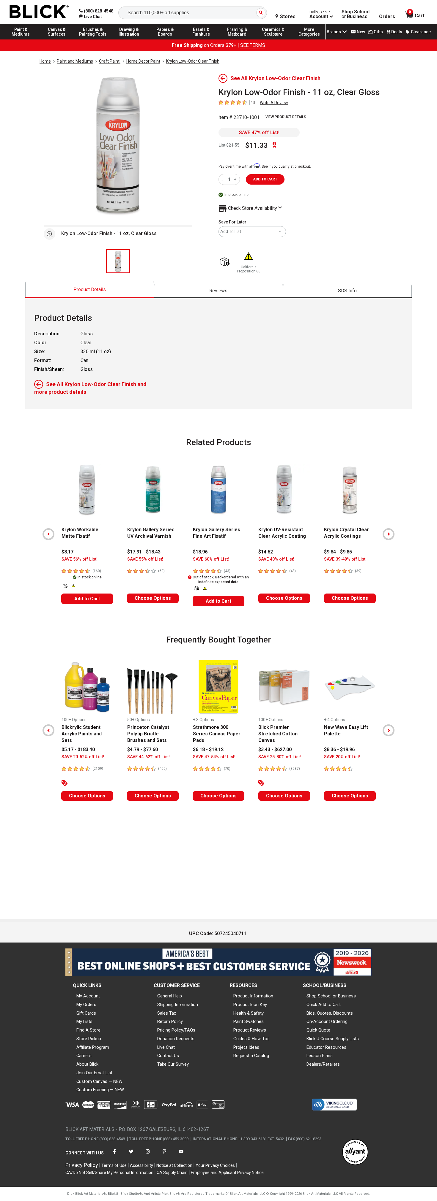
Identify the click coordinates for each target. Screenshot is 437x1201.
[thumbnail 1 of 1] (118, 261)
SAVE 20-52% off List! (83, 756)
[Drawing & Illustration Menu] (129, 39)
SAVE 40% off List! (276, 559)
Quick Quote (318, 1030)
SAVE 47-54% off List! (214, 756)
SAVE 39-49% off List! (345, 559)
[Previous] (48, 534)
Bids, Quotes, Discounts (329, 1013)
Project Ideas (246, 1047)
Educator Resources (326, 1047)
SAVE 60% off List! (211, 559)
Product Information (253, 996)
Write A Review (274, 102)
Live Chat (166, 1047)
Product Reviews (249, 1030)
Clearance (421, 31)
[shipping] (225, 262)
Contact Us (168, 1055)
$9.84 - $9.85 (338, 552)
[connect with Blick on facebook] (114, 1155)
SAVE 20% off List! (342, 756)
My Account (88, 996)
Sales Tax (166, 1013)
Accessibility (141, 1165)
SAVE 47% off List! (259, 132)
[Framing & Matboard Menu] (237, 39)
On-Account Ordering (327, 1021)
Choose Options (153, 598)
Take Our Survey (173, 1064)
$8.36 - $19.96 (339, 749)
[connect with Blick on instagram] (148, 1155)
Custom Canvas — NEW (99, 1081)
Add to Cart (87, 599)
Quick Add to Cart (323, 1004)
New (361, 31)
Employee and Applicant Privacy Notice (227, 1172)
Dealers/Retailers (323, 1064)
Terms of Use (114, 1165)
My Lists (84, 1021)
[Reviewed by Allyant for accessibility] (355, 1152)
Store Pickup (88, 1038)
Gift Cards (86, 1013)
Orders (387, 16)
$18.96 (200, 552)
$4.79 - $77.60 (142, 749)
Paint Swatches (248, 1021)
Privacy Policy (81, 1165)
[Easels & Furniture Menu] (201, 39)
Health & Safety (248, 1013)
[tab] (89, 289)
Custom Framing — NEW (100, 1089)
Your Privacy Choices (215, 1165)
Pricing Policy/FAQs (176, 1030)
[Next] (388, 534)
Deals (396, 31)
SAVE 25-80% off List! (279, 756)
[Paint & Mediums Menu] (20, 39)
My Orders (86, 1004)
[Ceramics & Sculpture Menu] (273, 39)
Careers (84, 1055)
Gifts (378, 31)
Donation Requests (175, 1038)
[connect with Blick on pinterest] (164, 1155)
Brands (334, 31)
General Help (169, 996)
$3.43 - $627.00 (275, 749)
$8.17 (67, 552)
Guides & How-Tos (251, 1038)
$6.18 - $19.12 (208, 749)
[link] (90, 16)
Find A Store (88, 1030)
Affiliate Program (92, 1047)
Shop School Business (356, 14)
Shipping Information (177, 1004)
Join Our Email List (94, 1072)
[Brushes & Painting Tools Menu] (93, 39)
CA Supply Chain (172, 1172)
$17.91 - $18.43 (144, 552)
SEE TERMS (252, 45)
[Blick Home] (39, 12)
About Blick (87, 1064)
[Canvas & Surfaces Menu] (56, 39)
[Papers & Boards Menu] (165, 39)
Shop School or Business (331, 996)
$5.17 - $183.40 (78, 749)
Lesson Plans (319, 1055)
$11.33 (256, 145)
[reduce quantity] (223, 179)
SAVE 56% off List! (80, 559)
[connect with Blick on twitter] (131, 1155)
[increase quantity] (236, 179)
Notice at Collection (174, 1165)
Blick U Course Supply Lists (332, 1038)
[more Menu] (309, 39)
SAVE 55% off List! (145, 559)
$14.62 (265, 552)
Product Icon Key (250, 1004)
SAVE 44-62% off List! (148, 756)
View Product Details (285, 117)
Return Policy (170, 1021)
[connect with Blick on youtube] (181, 1155)
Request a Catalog (251, 1055)
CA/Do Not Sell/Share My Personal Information (109, 1172)
